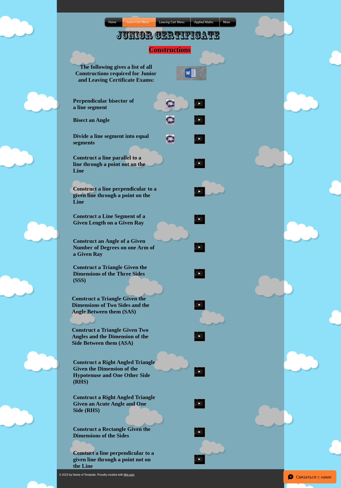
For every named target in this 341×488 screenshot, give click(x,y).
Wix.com (129, 474)
